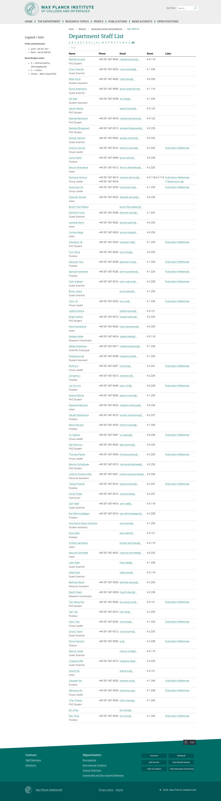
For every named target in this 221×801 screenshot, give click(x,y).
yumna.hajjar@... (129, 232)
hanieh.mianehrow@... (131, 415)
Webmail (181, 756)
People (98, 21)
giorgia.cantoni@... (130, 138)
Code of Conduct (154, 769)
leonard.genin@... (129, 222)
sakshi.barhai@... (129, 108)
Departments (92, 755)
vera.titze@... (126, 621)
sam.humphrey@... (130, 271)
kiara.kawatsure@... (130, 326)
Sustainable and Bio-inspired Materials (103, 775)
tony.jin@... (125, 301)
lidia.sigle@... (127, 562)
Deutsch (171, 8)
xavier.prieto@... (128, 493)
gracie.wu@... (127, 671)
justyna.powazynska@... (133, 474)
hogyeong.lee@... (129, 356)
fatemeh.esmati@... (130, 197)
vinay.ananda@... (129, 69)
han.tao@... (126, 611)
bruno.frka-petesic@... (131, 207)
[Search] (195, 8)
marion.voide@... (129, 651)
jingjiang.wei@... (128, 661)
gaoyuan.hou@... (129, 261)
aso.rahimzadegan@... (132, 513)
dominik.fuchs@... (129, 212)
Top (192, 742)
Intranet (154, 756)
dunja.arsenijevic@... (131, 88)
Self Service (154, 762)
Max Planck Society (181, 762)
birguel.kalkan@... (129, 316)
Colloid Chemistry (92, 770)
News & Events (142, 21)
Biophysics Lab (176, 181)
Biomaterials (89, 760)
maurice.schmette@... (131, 552)
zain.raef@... (126, 503)
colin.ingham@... (129, 281)
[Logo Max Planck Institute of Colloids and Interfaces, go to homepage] (81, 9)
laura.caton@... (128, 157)
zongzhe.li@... (127, 375)
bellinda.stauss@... (130, 582)
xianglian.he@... (128, 242)
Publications (117, 21)
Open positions (167, 21)
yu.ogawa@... (127, 434)
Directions (31, 765)
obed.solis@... (127, 572)
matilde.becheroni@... (131, 118)
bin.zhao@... (126, 710)
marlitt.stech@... (128, 592)
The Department (48, 21)
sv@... (123, 641)
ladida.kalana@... (129, 311)
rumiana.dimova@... (130, 177)
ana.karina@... (127, 523)
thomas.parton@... (129, 454)
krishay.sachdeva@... (131, 543)
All (133, 42)
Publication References (177, 148)
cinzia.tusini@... (128, 631)
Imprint (119, 790)
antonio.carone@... (130, 148)
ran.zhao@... (126, 715)
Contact (31, 755)
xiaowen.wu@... (128, 680)
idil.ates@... (126, 98)
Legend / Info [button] (34, 37)
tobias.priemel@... (129, 483)
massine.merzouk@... (131, 405)
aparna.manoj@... (129, 395)
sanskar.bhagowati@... (132, 128)
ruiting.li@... (126, 366)
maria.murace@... (129, 425)
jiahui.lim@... (127, 385)
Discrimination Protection (182, 769)
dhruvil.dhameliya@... (131, 167)
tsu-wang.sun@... (129, 602)
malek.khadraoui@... (130, 346)
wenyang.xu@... (128, 690)
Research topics (77, 21)
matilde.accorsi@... (130, 59)
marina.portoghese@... (132, 464)
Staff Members (33, 760)
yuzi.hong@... (127, 252)
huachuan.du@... (129, 187)
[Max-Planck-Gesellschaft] (30, 790)
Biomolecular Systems (94, 765)
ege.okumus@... (128, 444)
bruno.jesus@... (128, 291)
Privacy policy (106, 790)
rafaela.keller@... (128, 336)
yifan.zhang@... (128, 700)
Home (28, 21)
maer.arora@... (127, 79)
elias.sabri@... (127, 533)
